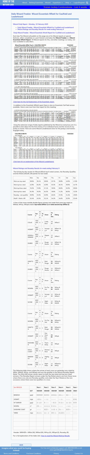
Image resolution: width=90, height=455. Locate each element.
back (21, 445)
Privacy (56, 453)
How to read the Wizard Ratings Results (55, 436)
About (24, 3)
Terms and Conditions (11, 453)
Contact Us (79, 453)
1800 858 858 (72, 448)
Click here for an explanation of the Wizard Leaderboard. (33, 162)
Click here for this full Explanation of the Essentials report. (33, 102)
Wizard (47, 3)
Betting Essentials (36, 3)
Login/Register (79, 3)
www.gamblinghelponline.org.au (61, 450)
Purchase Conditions (33, 453)
